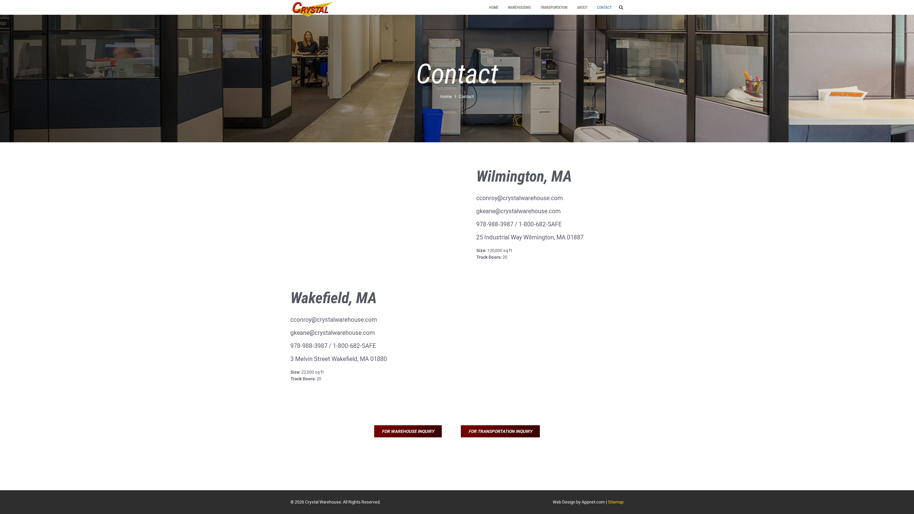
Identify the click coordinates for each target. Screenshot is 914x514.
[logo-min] (311, 9)
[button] (621, 7)
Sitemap (616, 501)
